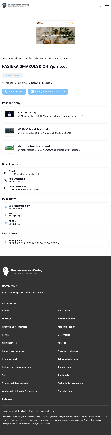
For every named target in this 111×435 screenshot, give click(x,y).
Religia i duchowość (68, 359)
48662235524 (16, 91)
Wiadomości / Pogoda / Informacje (20, 391)
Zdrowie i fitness (66, 391)
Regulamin (37, 292)
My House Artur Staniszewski (34, 146)
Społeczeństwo (65, 367)
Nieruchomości (12, 75)
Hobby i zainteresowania (14, 326)
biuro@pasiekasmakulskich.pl (50, 91)
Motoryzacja (64, 335)
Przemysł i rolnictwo (68, 351)
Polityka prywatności (19, 292)
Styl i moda (63, 375)
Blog (4, 292)
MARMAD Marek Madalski (33, 129)
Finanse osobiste (66, 318)
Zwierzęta (7, 399)
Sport (5, 375)
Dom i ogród (64, 310)
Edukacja (6, 318)
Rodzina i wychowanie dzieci (16, 367)
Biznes (5, 310)
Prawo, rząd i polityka (13, 351)
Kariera (6, 335)
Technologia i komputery (70, 383)
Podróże (62, 343)
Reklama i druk (10, 359)
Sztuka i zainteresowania (15, 383)
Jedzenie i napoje (67, 326)
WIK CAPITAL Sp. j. (28, 112)
